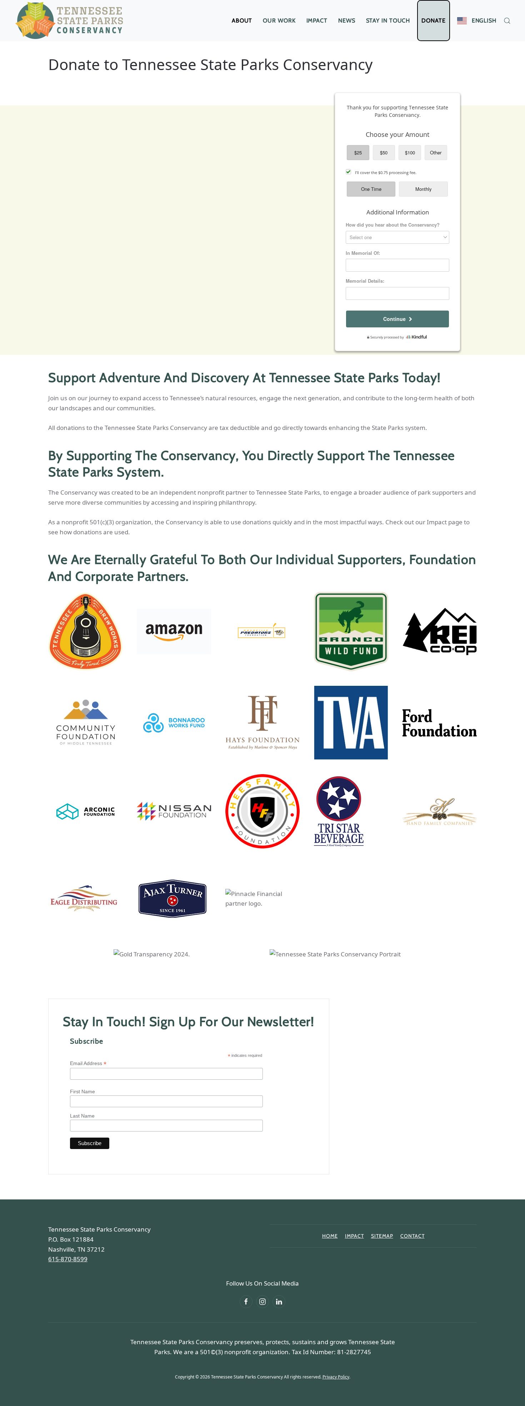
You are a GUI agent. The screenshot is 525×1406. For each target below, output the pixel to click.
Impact (317, 20)
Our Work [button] (279, 20)
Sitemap (382, 1236)
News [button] (346, 20)
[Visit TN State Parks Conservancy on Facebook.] (246, 1301)
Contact (412, 1236)
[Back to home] (71, 20)
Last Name (82, 1116)
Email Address (88, 1063)
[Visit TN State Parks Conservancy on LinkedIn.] (278, 1301)
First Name (82, 1091)
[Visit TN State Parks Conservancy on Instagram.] (262, 1301)
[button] (507, 20)
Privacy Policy (335, 1377)
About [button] (242, 20)
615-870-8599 (68, 1259)
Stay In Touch (388, 20)
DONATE (433, 20)
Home (330, 1236)
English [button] (484, 20)
